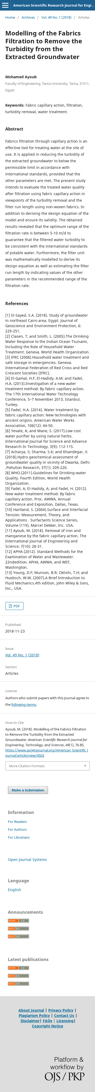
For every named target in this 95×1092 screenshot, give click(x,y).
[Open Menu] (5, 5)
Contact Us (64, 1015)
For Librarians (19, 837)
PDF (16, 606)
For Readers (17, 821)
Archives (28, 17)
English (14, 889)
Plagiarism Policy (34, 1015)
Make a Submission (28, 790)
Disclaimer (30, 1020)
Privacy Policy (60, 1010)
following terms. (24, 704)
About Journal (31, 1010)
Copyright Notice (47, 1025)
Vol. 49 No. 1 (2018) (56, 17)
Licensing (65, 1020)
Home (10, 17)
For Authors (17, 829)
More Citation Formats (27, 766)
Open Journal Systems (27, 859)
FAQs (47, 1020)
